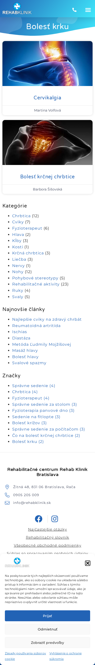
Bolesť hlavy (25, 356)
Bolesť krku (28, 441)
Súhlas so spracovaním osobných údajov (47, 553)
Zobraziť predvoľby (47, 642)
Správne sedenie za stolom (44, 404)
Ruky (17, 290)
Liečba (19, 259)
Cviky (18, 222)
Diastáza (21, 338)
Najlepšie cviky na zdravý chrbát (47, 319)
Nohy (18, 271)
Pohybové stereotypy (35, 278)
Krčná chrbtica (28, 253)
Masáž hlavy (25, 350)
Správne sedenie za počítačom (48, 429)
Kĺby (17, 240)
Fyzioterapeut (27, 228)
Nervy (18, 265)
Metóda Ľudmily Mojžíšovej (41, 344)
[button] (87, 563)
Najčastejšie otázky (47, 529)
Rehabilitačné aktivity (36, 284)
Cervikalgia (47, 98)
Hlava (18, 234)
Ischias (19, 331)
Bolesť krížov (29, 423)
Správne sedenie (33, 385)
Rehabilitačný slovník (47, 537)
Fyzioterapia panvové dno (43, 410)
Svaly (17, 296)
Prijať (47, 616)
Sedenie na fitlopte (36, 417)
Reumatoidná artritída (36, 325)
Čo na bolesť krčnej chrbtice (46, 435)
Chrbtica (21, 216)
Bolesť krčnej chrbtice (47, 177)
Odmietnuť (47, 629)
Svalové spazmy (29, 363)
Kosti (17, 247)
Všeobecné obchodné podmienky (47, 545)
